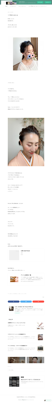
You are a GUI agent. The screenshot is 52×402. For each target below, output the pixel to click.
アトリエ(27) (9, 293)
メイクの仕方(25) (14, 293)
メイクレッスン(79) (23, 293)
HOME (6, 6)
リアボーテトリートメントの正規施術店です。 (17, 334)
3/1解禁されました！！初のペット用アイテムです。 (17, 325)
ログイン (47, 2)
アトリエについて (13, 6)
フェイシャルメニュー (22, 6)
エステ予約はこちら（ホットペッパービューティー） (38, 6)
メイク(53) (18, 293)
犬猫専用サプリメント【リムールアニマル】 (17, 322)
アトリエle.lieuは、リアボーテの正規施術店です (17, 345)
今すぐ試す (40, 2)
